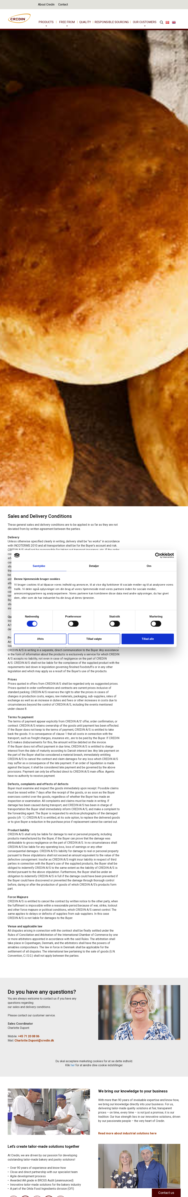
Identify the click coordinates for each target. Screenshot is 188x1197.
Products (46, 22)
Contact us (166, 1193)
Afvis (40, 638)
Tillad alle (148, 638)
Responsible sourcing (112, 22)
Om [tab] (149, 565)
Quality (85, 22)
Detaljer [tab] (94, 565)
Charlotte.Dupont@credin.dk (34, 1040)
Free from (67, 22)
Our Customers (144, 22)
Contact (63, 4)
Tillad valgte (94, 638)
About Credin (46, 4)
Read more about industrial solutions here (127, 1133)
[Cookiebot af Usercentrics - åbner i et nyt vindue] (158, 555)
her (73, 1065)
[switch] (73, 624)
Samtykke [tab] (39, 565)
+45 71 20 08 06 (28, 1036)
